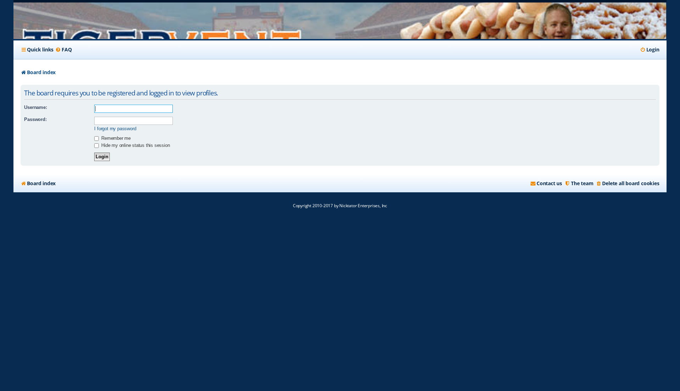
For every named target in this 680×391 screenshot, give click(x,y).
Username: (35, 107)
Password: (35, 119)
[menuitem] (63, 49)
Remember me (115, 138)
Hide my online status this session (135, 145)
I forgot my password (115, 128)
